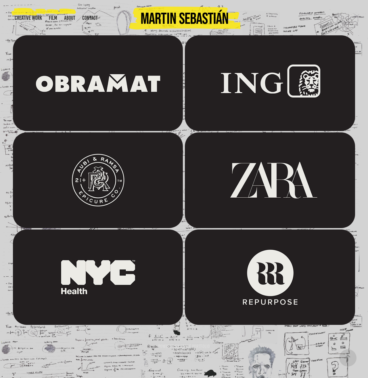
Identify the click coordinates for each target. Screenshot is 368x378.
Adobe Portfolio (195, 346)
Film (53, 18)
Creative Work (28, 18)
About (69, 18)
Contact (90, 18)
